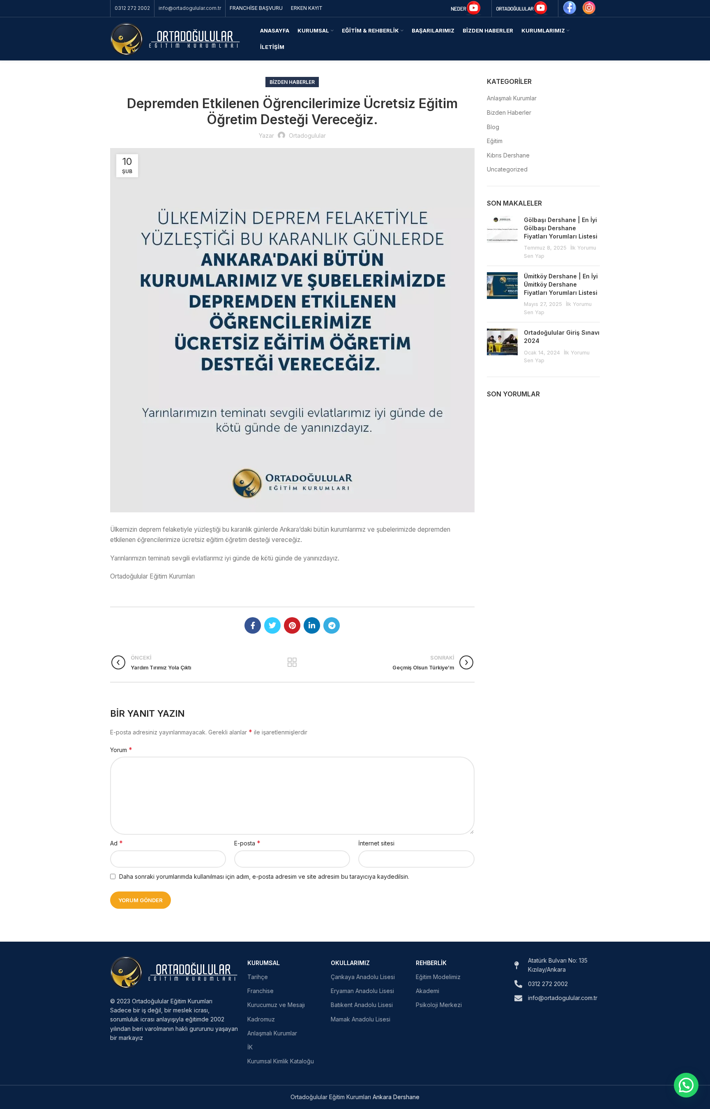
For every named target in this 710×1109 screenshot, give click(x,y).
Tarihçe (257, 976)
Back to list (292, 662)
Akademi (427, 990)
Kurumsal (263, 962)
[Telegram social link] (331, 625)
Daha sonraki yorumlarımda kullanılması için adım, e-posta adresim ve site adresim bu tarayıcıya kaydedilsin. (264, 876)
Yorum (121, 750)
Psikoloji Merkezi (439, 1004)
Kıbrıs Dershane (508, 155)
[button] (686, 1085)
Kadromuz (261, 1019)
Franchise (260, 990)
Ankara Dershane (396, 1096)
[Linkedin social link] (312, 625)
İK (250, 1047)
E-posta (247, 843)
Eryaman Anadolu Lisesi (362, 990)
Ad (116, 843)
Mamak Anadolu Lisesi (360, 1019)
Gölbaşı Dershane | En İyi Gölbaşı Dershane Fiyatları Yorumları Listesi (560, 227)
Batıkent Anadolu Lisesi (362, 1004)
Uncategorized (507, 169)
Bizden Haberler (292, 82)
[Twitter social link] (272, 625)
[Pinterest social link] (292, 625)
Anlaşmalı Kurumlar (512, 98)
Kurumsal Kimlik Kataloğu (280, 1061)
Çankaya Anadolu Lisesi (363, 976)
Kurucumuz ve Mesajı (276, 1004)
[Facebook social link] (252, 625)
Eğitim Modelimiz (438, 976)
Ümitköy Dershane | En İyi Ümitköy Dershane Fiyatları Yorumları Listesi (561, 284)
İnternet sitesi (376, 843)
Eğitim (495, 140)
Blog (493, 126)
